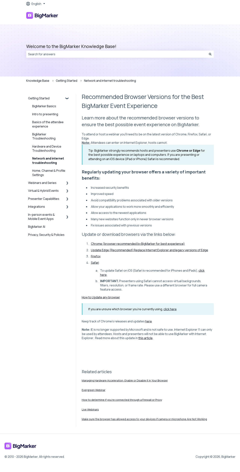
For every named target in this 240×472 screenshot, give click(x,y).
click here (170, 309)
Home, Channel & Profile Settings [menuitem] (48, 173)
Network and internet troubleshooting (110, 81)
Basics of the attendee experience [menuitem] (48, 124)
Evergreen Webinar (93, 390)
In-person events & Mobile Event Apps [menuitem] (41, 217)
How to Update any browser (101, 297)
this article (145, 338)
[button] (67, 98)
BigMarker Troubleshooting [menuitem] (44, 136)
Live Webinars (90, 409)
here (148, 321)
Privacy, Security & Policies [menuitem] (46, 235)
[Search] (210, 54)
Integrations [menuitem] (36, 207)
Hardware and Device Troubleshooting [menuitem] (46, 148)
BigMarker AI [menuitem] (36, 227)
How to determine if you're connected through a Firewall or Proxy (122, 400)
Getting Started (66, 81)
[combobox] (116, 54)
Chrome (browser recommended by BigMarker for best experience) (138, 244)
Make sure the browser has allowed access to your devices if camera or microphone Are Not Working (144, 419)
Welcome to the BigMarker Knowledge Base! (71, 46)
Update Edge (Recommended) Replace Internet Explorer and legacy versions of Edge (149, 250)
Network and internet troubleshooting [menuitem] (48, 160)
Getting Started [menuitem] (39, 98)
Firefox (95, 256)
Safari (95, 263)
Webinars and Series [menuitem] (42, 183)
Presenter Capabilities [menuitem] (43, 199)
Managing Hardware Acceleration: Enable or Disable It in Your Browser (125, 380)
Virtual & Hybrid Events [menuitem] (43, 191)
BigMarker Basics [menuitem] (44, 106)
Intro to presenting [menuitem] (45, 114)
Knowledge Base (37, 81)
